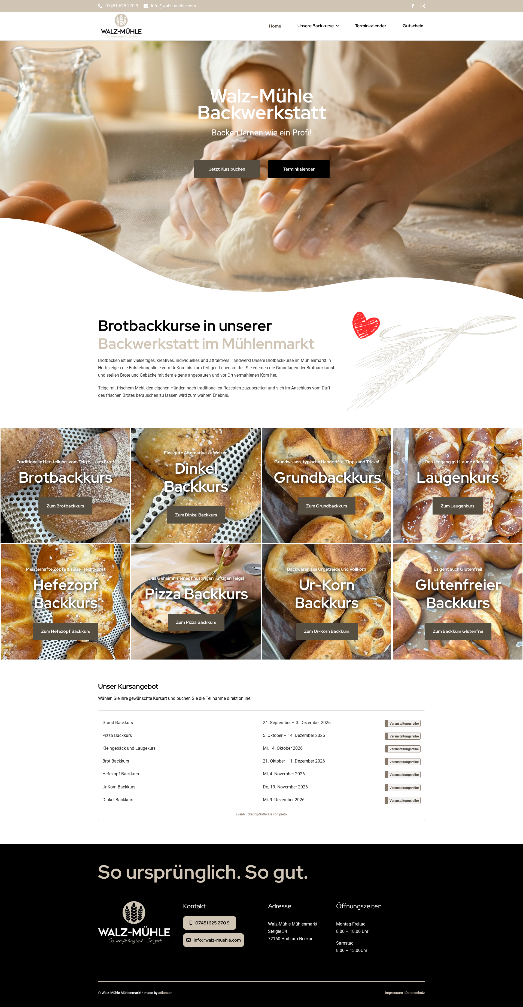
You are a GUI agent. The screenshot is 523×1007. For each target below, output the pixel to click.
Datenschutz (415, 993)
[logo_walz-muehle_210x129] (121, 13)
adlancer (165, 993)
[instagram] (423, 6)
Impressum (394, 993)
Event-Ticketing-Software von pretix (261, 814)
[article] (261, 765)
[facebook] (413, 6)
